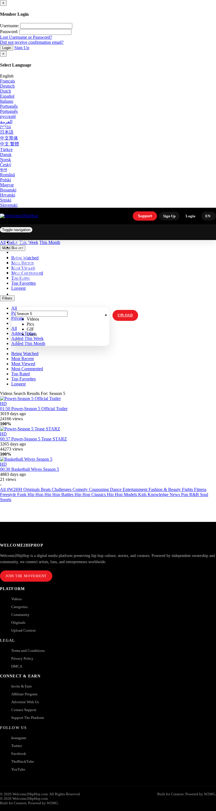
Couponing (99, 489)
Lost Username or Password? (26, 37)
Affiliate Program (24, 694)
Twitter (16, 746)
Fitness (200, 489)
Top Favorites (23, 378)
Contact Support (23, 710)
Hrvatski (7, 195)
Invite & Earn (21, 686)
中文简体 (9, 138)
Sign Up (21, 47)
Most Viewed (23, 363)
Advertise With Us (25, 702)
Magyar (7, 184)
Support (145, 216)
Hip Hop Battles (59, 494)
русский (8, 116)
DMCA (16, 666)
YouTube (18, 769)
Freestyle (8, 494)
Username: (9, 25)
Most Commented (27, 368)
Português (9, 106)
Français (7, 81)
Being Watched (25, 353)
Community (20, 615)
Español (7, 96)
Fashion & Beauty (165, 489)
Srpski (5, 200)
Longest (18, 383)
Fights (188, 489)
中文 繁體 (9, 143)
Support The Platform (27, 718)
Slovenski (8, 205)
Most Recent (22, 358)
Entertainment (135, 489)
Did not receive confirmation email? (32, 42)
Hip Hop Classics (91, 494)
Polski (5, 179)
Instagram (25, 278)
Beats (46, 489)
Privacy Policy (22, 658)
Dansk (6, 154)
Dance (116, 489)
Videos (16, 599)
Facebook (18, 753)
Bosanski (8, 190)
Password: (9, 31)
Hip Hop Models (122, 494)
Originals (18, 622)
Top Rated (20, 373)
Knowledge (159, 494)
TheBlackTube (22, 761)
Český (5, 164)
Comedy (81, 489)
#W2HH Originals (24, 489)
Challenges (62, 489)
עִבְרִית (5, 126)
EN (207, 216)
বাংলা (3, 169)
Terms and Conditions (28, 650)
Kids (143, 494)
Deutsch (7, 86)
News (175, 494)
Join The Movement (26, 576)
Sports (5, 499)
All (3, 489)
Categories (19, 607)
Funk (22, 494)
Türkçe (6, 149)
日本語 (7, 132)
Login (6, 48)
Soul (204, 494)
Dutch (5, 91)
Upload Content (23, 630)
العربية (6, 121)
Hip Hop (36, 494)
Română (7, 174)
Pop (185, 494)
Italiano (6, 101)
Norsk (5, 159)
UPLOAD (125, 315)
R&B (194, 494)
